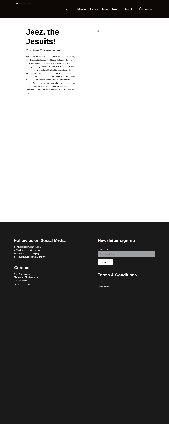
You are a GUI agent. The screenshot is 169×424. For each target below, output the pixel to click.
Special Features (80, 9)
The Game (94, 9)
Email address (104, 249)
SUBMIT (105, 262)
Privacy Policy (104, 286)
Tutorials (105, 9)
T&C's (101, 281)
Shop (127, 9)
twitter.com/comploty (31, 254)
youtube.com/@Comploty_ (35, 257)
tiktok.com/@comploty (31, 250)
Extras (114, 9)
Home (67, 9)
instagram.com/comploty (31, 247)
